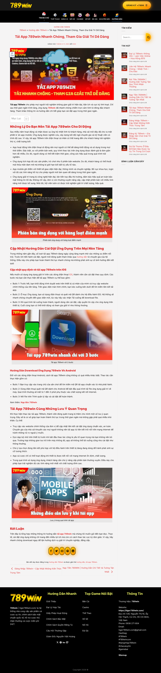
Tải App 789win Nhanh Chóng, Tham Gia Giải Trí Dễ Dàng (140, 110)
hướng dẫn (82, 257)
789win (22, 30)
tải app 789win (91, 562)
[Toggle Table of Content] (25, 119)
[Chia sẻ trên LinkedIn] (73, 551)
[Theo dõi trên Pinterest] (61, 642)
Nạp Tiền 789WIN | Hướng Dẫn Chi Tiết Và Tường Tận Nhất (140, 97)
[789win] (21, 5)
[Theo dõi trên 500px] (64, 642)
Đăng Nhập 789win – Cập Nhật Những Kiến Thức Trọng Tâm (139, 123)
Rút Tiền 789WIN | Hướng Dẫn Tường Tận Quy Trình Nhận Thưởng (140, 83)
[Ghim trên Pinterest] (67, 551)
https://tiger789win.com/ (131, 610)
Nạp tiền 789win (29, 402)
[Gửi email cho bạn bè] (62, 551)
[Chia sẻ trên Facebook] (51, 551)
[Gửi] (148, 37)
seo (74, 44)
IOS (70, 274)
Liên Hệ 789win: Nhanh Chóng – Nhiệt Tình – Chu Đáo (140, 68)
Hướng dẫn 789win (62, 27)
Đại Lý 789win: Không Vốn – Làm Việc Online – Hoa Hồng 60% (139, 56)
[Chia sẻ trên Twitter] (56, 551)
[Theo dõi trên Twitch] (67, 642)
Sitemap (123, 655)
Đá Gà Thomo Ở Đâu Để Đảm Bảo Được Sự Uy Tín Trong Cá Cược (139, 148)
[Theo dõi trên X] (57, 642)
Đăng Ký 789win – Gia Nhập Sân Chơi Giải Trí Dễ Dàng (140, 136)
